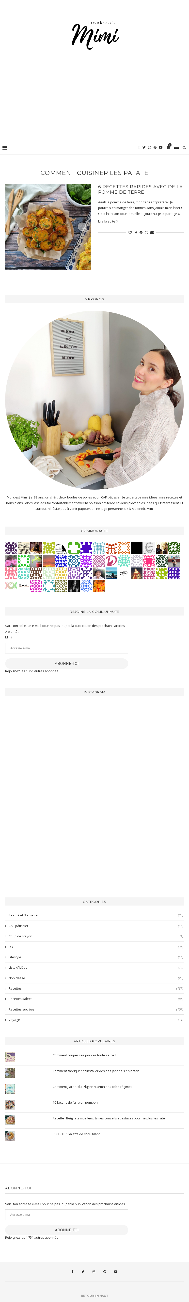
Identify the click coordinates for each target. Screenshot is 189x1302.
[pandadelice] (86, 548)
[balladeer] (24, 548)
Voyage (96, 1019)
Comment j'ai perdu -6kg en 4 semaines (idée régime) (92, 1086)
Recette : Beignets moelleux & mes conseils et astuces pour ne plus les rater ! (110, 1118)
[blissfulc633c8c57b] (99, 560)
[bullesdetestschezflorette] (74, 585)
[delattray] (99, 573)
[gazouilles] (36, 560)
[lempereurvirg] (174, 573)
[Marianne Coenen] (36, 573)
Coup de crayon (96, 936)
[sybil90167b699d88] (49, 548)
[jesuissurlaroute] (174, 560)
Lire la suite (106, 221)
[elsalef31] (136, 560)
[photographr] (111, 573)
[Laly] (149, 560)
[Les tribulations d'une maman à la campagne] (49, 560)
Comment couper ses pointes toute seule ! (84, 1055)
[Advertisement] (94, 103)
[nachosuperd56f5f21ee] (86, 560)
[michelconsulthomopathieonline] (11, 548)
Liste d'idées (96, 967)
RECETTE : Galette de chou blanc (76, 1134)
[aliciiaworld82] (174, 548)
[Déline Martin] (61, 560)
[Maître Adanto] (99, 585)
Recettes (96, 988)
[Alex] (74, 548)
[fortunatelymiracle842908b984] (149, 573)
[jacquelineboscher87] (99, 548)
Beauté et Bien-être (96, 915)
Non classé (96, 978)
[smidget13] (74, 560)
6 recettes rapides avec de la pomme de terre (140, 189)
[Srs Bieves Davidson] (162, 548)
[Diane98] (49, 585)
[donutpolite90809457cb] (162, 573)
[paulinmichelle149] (36, 585)
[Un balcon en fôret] (136, 548)
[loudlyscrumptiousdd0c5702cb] (111, 548)
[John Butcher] (149, 548)
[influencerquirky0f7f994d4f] (124, 560)
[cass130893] (86, 585)
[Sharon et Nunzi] (136, 573)
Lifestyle (96, 957)
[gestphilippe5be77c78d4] (61, 585)
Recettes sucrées (96, 1009)
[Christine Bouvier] (11, 573)
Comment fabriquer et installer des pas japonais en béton (96, 1071)
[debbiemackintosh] (74, 573)
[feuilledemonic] (162, 560)
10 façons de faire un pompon (75, 1102)
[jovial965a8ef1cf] (24, 560)
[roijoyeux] (36, 548)
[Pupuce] (61, 573)
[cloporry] (124, 548)
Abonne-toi (67, 663)
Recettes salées (96, 998)
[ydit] (24, 573)
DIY (96, 946)
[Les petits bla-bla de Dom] (111, 560)
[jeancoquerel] (49, 573)
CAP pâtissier (96, 926)
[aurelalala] (61, 548)
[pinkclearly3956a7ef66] (86, 573)
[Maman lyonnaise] (24, 585)
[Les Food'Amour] (11, 560)
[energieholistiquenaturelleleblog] (11, 585)
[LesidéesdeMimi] (124, 573)
